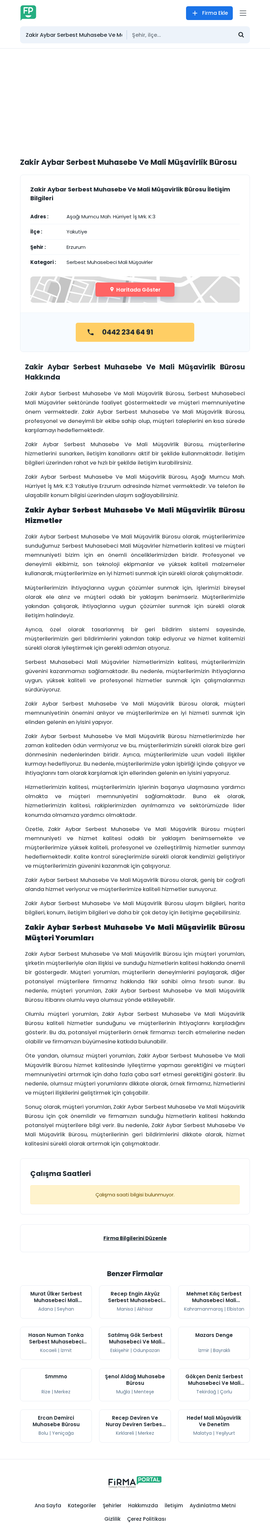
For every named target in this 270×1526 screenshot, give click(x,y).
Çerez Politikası (146, 1518)
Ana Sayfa (48, 1505)
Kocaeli (48, 1350)
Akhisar (145, 1309)
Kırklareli (125, 1433)
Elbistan (235, 1309)
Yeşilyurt (225, 1433)
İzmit (66, 1350)
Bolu (43, 1433)
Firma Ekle (215, 13)
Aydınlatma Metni (213, 1505)
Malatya (202, 1433)
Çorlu (226, 1391)
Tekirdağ (206, 1391)
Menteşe (144, 1391)
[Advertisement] (135, 98)
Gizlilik (112, 1518)
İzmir (203, 1350)
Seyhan (65, 1309)
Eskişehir (119, 1350)
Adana (45, 1309)
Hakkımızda (143, 1505)
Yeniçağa (63, 1433)
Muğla (123, 1391)
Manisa (125, 1309)
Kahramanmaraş (203, 1309)
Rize (45, 1391)
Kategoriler (82, 1505)
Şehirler (112, 1505)
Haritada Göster (138, 289)
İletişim (174, 1505)
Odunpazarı (146, 1350)
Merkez (62, 1391)
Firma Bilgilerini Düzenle (135, 1238)
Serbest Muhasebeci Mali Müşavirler (110, 262)
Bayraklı (221, 1350)
